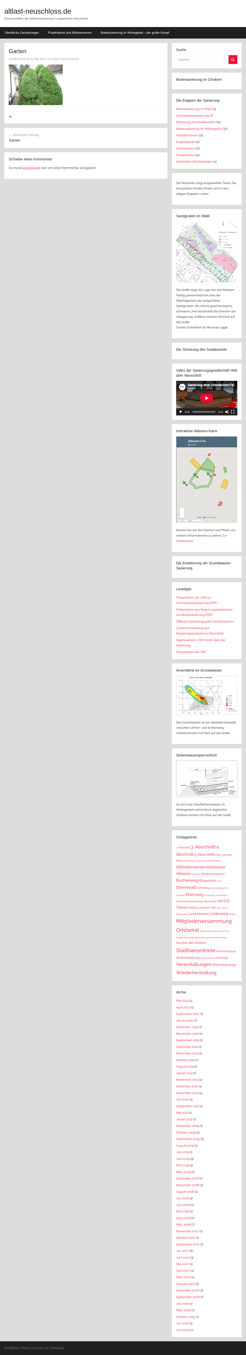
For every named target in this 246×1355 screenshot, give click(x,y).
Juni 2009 (183, 1159)
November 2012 (187, 1093)
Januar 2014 (184, 1073)
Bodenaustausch (213, 874)
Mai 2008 (182, 1211)
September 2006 (188, 1297)
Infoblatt (193, 907)
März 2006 (183, 1310)
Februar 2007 (185, 1284)
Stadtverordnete (196, 950)
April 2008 (183, 1218)
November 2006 (187, 1290)
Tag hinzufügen (207, 958)
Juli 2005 (182, 1323)
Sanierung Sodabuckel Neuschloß (203, 937)
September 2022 (187, 1014)
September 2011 (187, 1106)
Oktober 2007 (185, 1237)
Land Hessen (198, 914)
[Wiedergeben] (181, 412)
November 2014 (187, 1053)
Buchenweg (187, 880)
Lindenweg (218, 913)
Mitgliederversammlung (204, 921)
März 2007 (183, 1277)
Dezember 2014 (187, 1047)
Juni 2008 (183, 1205)
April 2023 (183, 1007)
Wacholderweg (224, 965)
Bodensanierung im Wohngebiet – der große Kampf (135, 32)
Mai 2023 (182, 1000)
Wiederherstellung (196, 972)
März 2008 (183, 1224)
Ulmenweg (221, 957)
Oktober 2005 (185, 1317)
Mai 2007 (182, 1264)
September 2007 (188, 1244)
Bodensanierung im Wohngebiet (199, 128)
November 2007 (187, 1231)
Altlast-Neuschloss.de (65, 59)
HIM (220, 901)
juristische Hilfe (207, 907)
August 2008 (185, 1192)
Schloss (223, 937)
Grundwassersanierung (192, 115)
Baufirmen (196, 874)
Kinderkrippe (182, 914)
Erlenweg (195, 894)
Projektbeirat (185, 142)
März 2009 (183, 1172)
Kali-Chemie (222, 908)
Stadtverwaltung (226, 951)
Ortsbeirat (187, 930)
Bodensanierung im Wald (194, 109)
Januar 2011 (184, 1119)
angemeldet (31, 168)
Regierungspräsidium (209, 931)
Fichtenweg (209, 895)
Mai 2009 (182, 1165)
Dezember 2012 (187, 1086)
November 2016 (187, 1033)
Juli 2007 (182, 1251)
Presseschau (185, 155)
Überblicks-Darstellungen (22, 32)
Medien (232, 914)
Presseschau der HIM (191, 652)
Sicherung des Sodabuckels (195, 122)
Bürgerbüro (207, 880)
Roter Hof (224, 931)
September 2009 (188, 1139)
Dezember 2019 (187, 1027)
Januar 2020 (184, 1020)
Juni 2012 (182, 1099)
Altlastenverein (187, 135)
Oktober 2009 (185, 1132)
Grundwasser (222, 895)
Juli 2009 (182, 1152)
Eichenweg (202, 887)
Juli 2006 (182, 1303)
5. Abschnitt (204, 854)
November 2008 (187, 1185)
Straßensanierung (188, 957)
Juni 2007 (182, 1257)
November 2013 (187, 1079)
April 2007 (183, 1270)
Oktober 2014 (185, 1060)
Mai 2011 (182, 1112)
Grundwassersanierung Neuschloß (196, 901)
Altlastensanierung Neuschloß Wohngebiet (201, 861)
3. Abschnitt (203, 846)
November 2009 (187, 1126)
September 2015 (187, 1040)
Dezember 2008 (187, 1178)
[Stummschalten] (227, 412)
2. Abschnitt (183, 847)
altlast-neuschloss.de (37, 11)
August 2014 (184, 1066)
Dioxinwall (186, 887)
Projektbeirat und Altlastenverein (69, 32)
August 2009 (185, 1145)
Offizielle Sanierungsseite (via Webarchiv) (205, 621)
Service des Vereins (191, 943)
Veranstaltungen (194, 964)
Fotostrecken (185, 148)
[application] (206, 398)
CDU (219, 881)
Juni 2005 (182, 1330)
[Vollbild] (232, 412)
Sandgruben (181, 937)
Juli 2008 (182, 1198)
